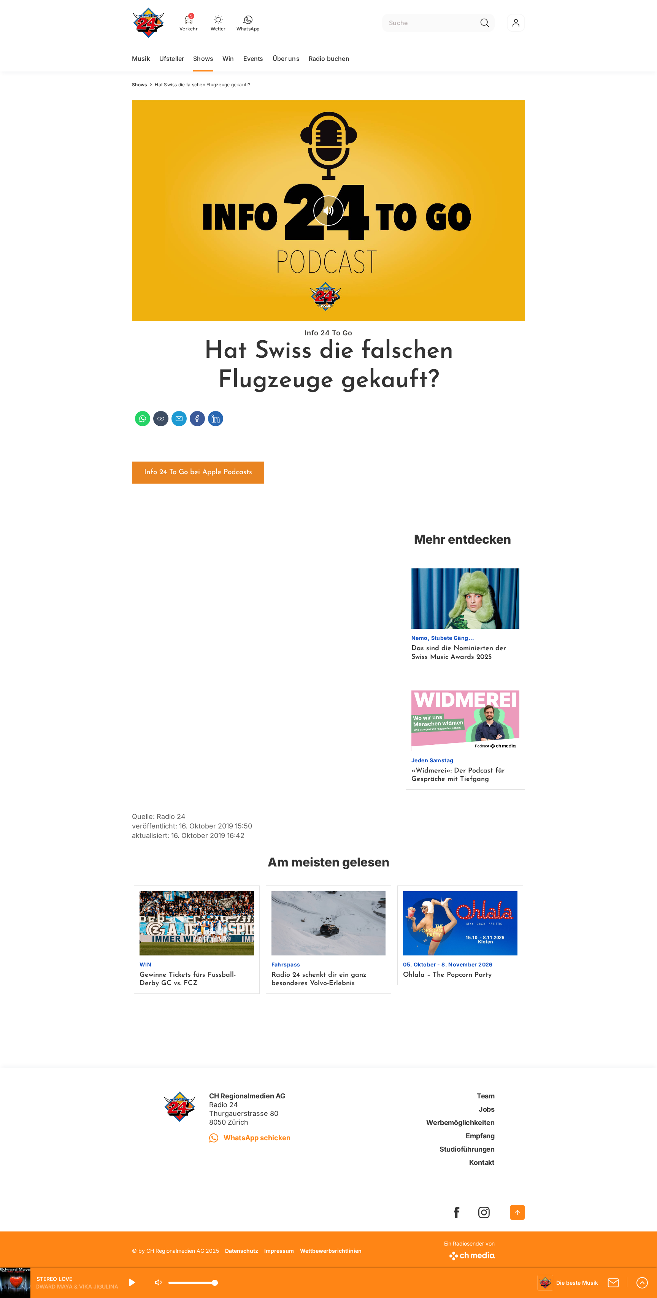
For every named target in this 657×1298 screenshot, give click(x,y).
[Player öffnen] (642, 1282)
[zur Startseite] (148, 23)
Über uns (286, 58)
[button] (248, 22)
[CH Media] (469, 1254)
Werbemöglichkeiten (460, 1123)
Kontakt (482, 1162)
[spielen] (131, 1282)
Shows (203, 58)
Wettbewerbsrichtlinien (331, 1250)
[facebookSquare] (456, 1212)
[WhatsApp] (142, 418)
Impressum (279, 1250)
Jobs (487, 1109)
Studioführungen (467, 1149)
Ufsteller (171, 58)
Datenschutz (241, 1250)
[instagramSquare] (484, 1212)
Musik (141, 58)
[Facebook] (197, 418)
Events (253, 58)
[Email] (179, 418)
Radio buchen (329, 58)
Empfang (480, 1136)
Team (486, 1096)
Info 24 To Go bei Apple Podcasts (198, 472)
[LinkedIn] (215, 418)
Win (228, 58)
